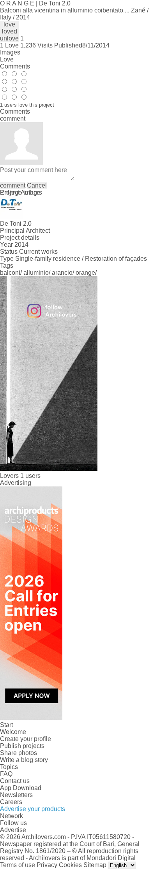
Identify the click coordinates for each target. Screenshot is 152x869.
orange (85, 272)
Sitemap (94, 865)
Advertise (13, 830)
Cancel (37, 185)
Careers (11, 802)
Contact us (15, 781)
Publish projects (22, 746)
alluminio (36, 272)
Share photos (18, 753)
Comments (15, 66)
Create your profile (25, 739)
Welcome (13, 732)
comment (12, 185)
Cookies (70, 865)
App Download (20, 788)
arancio (62, 272)
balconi (10, 272)
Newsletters (16, 795)
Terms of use (17, 865)
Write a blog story (24, 760)
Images (10, 52)
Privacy (47, 865)
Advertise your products (32, 809)
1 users (30, 475)
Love (7, 59)
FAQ (6, 774)
